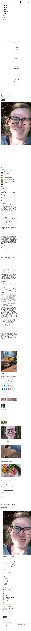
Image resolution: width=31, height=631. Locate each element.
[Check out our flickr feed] (9, 386)
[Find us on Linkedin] (4, 386)
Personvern (4, 19)
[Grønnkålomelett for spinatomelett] (5, 423)
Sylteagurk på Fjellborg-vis (8, 177)
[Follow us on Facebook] (2, 386)
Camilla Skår (3, 403)
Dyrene (5, 9)
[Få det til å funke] (3, 399)
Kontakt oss (5, 15)
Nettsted (2, 492)
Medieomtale (6, 11)
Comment (2, 496)
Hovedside (4, 1)
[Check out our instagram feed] (6, 386)
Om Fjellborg (5, 3)
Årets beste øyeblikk (5, 441)
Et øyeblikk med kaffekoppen (6, 461)
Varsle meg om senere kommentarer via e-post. (8, 504)
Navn (2, 489)
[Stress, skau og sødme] (9, 399)
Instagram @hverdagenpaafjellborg (7, 382)
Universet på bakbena (8, 183)
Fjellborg (5, 5)
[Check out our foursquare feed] (11, 386)
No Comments (7, 197)
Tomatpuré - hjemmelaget (9, 593)
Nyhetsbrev (4, 17)
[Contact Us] (13, 386)
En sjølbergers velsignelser (6, 480)
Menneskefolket (6, 7)
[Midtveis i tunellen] (2, 423)
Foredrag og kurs (5, 13)
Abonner (3, 100)
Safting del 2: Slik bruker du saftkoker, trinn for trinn (9, 591)
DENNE (4, 305)
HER (12, 322)
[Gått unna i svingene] (14, 399)
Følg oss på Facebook (7, 572)
